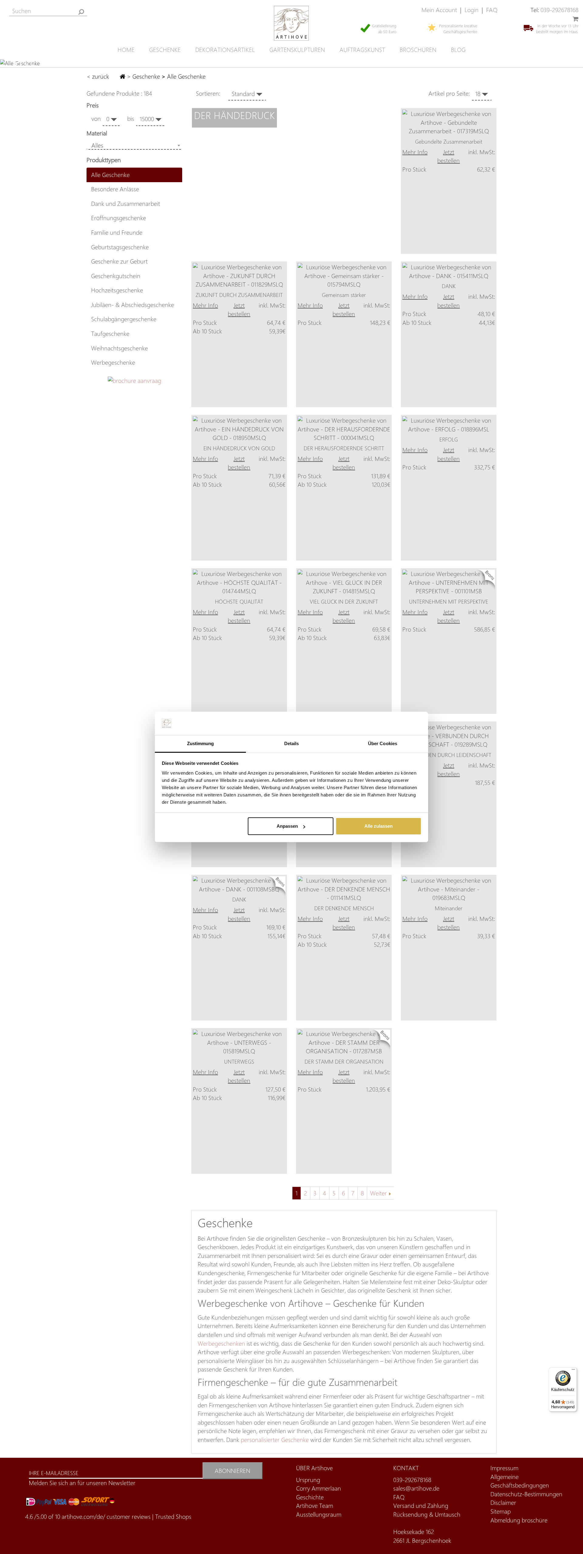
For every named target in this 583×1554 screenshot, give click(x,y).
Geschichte (310, 1497)
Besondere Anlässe (115, 189)
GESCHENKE (165, 49)
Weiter (378, 1193)
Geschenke (146, 76)
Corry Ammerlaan (318, 1488)
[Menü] (573, 1371)
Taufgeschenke (110, 333)
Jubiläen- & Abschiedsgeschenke (132, 305)
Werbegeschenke (113, 362)
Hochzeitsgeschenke (117, 290)
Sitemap (500, 1511)
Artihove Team (314, 1505)
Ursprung (308, 1480)
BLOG (458, 49)
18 (478, 93)
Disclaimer (503, 1502)
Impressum (504, 1468)
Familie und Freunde (116, 232)
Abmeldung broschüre (518, 1520)
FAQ (491, 10)
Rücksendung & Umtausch (426, 1514)
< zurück (99, 76)
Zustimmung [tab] (200, 743)
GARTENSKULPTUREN (297, 49)
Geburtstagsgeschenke (120, 247)
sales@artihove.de (416, 1488)
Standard (244, 93)
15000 (147, 119)
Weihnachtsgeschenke (119, 348)
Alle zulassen (378, 826)
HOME (126, 49)
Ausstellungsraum (318, 1514)
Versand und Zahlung (420, 1505)
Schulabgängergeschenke (123, 319)
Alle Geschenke (110, 175)
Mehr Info (415, 152)
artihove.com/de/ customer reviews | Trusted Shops (126, 1516)
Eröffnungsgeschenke (118, 218)
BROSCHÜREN (418, 49)
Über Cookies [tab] (382, 743)
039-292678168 (559, 10)
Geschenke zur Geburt (119, 261)
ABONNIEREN (232, 1470)
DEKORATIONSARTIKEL (225, 49)
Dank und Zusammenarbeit (125, 203)
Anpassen (287, 826)
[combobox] (134, 145)
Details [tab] (291, 743)
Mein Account (439, 10)
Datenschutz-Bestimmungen (526, 1494)
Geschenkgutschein (115, 276)
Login (472, 10)
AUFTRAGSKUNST (362, 49)
